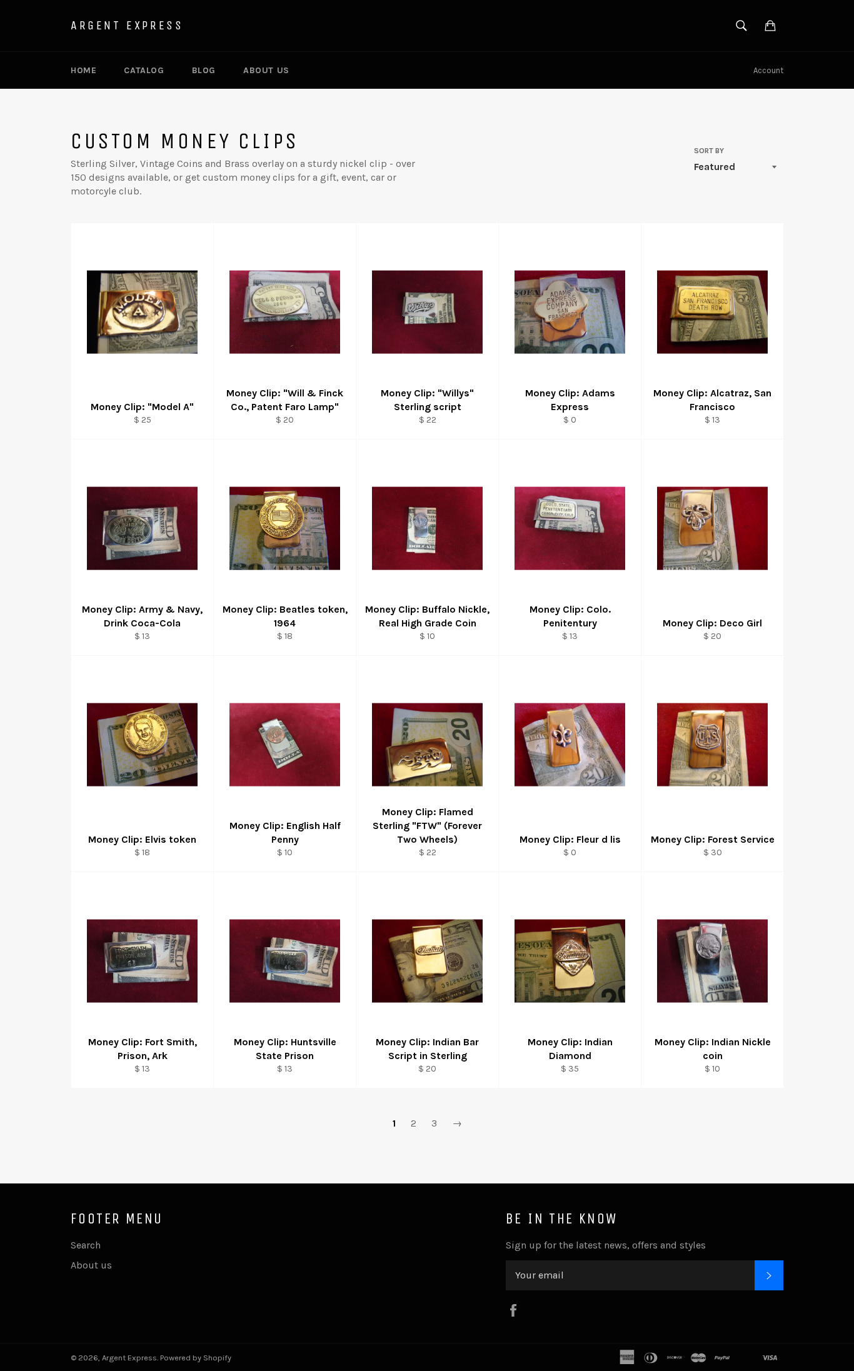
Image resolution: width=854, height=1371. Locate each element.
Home (83, 70)
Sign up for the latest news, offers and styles (606, 1245)
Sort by (709, 150)
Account (768, 70)
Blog (204, 70)
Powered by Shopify (195, 1357)
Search (86, 1245)
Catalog (144, 70)
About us (266, 70)
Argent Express (127, 25)
